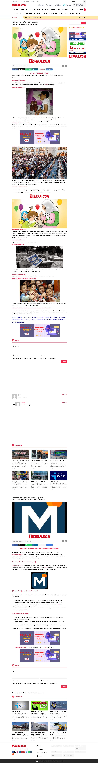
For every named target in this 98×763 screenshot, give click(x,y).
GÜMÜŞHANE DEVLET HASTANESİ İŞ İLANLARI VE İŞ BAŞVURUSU (20, 461)
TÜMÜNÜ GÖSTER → (82, 17)
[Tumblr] (31, 752)
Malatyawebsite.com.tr (52, 548)
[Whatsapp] (29, 752)
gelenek (46, 85)
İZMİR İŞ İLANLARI (54, 482)
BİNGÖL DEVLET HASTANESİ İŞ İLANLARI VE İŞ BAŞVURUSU (38, 482)
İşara (24, 24)
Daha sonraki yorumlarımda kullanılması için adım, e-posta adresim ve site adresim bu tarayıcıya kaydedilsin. (34, 358)
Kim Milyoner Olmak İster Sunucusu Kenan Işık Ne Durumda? (39, 461)
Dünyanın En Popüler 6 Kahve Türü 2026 (33, 17)
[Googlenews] (26, 752)
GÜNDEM (21, 24)
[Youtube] (22, 752)
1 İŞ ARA (23, 65)
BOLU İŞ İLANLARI (16, 712)
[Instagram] (17, 752)
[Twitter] (15, 752)
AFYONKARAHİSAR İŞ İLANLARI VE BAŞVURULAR (58, 461)
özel (24, 610)
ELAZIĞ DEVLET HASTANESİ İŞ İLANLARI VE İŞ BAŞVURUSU (38, 733)
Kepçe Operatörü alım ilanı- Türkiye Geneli (58, 733)
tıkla (46, 647)
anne (49, 189)
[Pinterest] (24, 752)
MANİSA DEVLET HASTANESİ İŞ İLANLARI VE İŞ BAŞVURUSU (19, 733)
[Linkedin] (20, 752)
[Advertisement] (39, 368)
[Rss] (13, 754)
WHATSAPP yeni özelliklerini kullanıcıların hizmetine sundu (38, 712)
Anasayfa (16, 24)
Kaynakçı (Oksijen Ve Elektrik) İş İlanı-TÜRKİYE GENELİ (19, 482)
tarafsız (46, 568)
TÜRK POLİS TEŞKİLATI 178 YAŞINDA (58, 712)
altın (59, 604)
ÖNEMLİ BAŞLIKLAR (25, 499)
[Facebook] (13, 752)
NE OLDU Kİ (62, 761)
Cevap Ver (65, 394)
